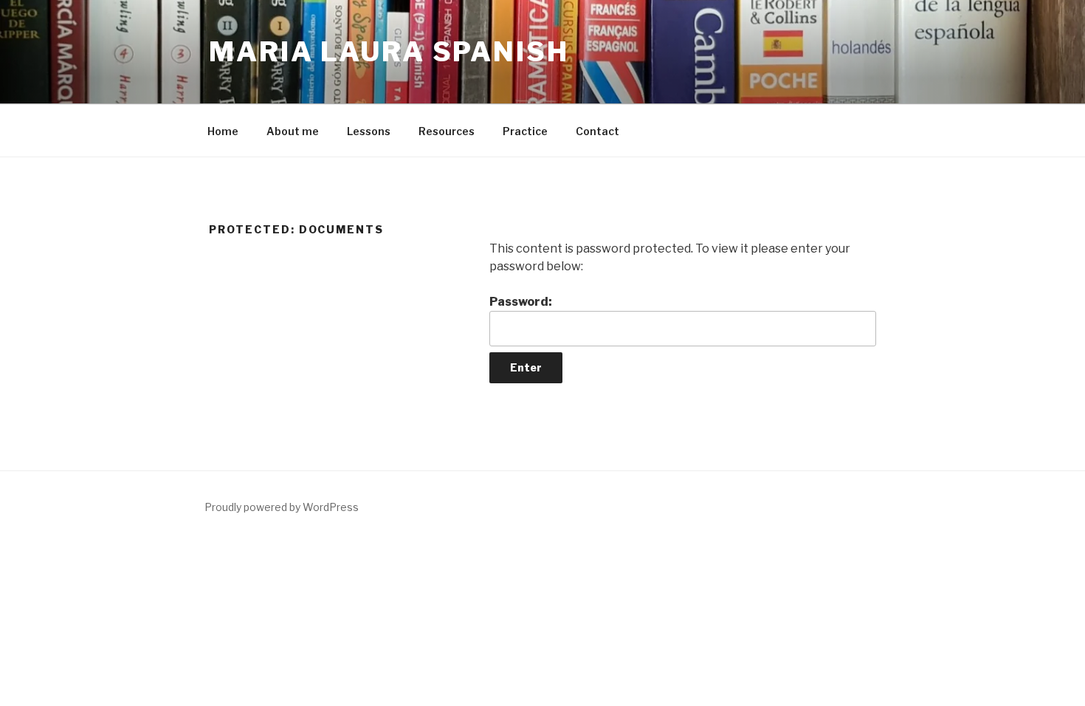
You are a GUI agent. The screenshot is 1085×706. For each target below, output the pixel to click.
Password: (520, 302)
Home (222, 131)
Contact (597, 131)
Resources (446, 131)
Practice (525, 131)
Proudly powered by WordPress (281, 507)
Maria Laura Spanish (389, 51)
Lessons (368, 131)
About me (292, 131)
